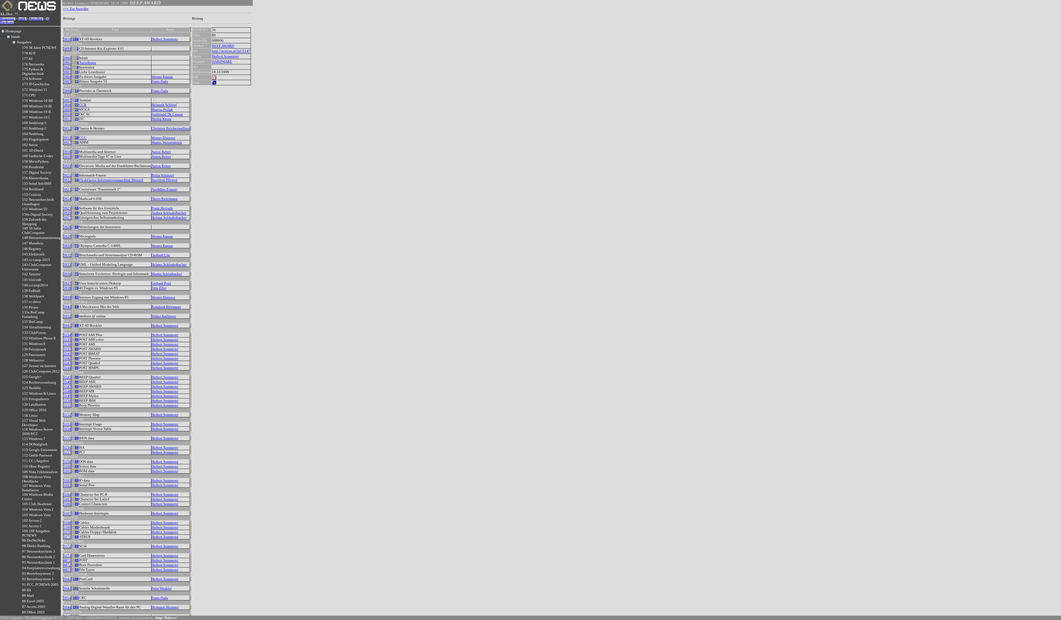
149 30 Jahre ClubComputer (33, 230)
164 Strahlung (32, 134)
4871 (67, 560)
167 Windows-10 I (35, 117)
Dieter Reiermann (164, 199)
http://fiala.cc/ (166, 618)
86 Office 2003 (33, 612)
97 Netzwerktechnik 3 (38, 551)
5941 (67, 325)
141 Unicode (31, 280)
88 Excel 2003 (33, 601)
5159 (67, 462)
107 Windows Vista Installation (36, 488)
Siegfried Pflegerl (164, 180)
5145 (67, 377)
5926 (67, 213)
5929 (67, 236)
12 (77, 81)
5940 (67, 307)
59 (77, 199)
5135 (67, 339)
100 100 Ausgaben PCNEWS (36, 533)
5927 (67, 217)
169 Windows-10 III (37, 106)
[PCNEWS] (28, 10)
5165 (67, 499)
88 (77, 307)
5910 (67, 114)
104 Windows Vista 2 (38, 509)
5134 (67, 335)
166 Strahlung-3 (34, 123)
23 (77, 119)
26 (77, 128)
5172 (67, 546)
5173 (67, 555)
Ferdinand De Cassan (167, 114)
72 (77, 246)
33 (77, 152)
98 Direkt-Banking (36, 546)
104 (76, 607)
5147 (67, 386)
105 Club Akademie (37, 504)
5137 (67, 349)
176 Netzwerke (33, 64)
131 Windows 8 (33, 344)
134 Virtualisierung (36, 327)
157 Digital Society (36, 172)
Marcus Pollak (162, 109)
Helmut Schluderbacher (169, 217)
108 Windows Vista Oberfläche (36, 479)
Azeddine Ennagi (164, 189)
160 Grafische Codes (37, 156)
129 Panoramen (33, 355)
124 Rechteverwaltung (39, 382)
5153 (67, 424)
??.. (17, 14)
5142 (67, 358)
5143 (67, 363)
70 (77, 236)
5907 (67, 100)
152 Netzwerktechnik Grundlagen (38, 201)
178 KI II (28, 53)
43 (77, 166)
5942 (67, 579)
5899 (67, 48)
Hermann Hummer (164, 607)
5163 (67, 485)
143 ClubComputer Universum (36, 267)
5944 (67, 607)
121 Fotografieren (35, 399)
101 (76, 588)
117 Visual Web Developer (34, 422)
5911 (67, 119)
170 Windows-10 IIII (37, 101)
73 (77, 255)
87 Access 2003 (33, 607)
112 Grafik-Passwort (37, 455)
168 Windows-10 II (36, 112)
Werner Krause (162, 77)
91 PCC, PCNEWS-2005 (40, 584)
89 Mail (28, 595)
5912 (67, 128)
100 (76, 39)
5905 (67, 81)
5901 (67, 62)
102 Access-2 (32, 520)
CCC (82, 138)
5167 (67, 513)
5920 (67, 166)
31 (77, 142)
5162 (67, 480)
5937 (67, 283)
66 (77, 208)
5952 (67, 316)
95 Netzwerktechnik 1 (38, 562)
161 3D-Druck (32, 150)
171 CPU (29, 95)
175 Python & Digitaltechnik (33, 71)
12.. (3, 14)
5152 (67, 415)
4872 (67, 565)
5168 (67, 523)
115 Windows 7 (33, 439)
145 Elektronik (33, 254)
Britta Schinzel (162, 175)
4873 (67, 570)
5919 (67, 156)
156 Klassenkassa (35, 178)
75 (77, 274)
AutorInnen (87, 62)
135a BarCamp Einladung (33, 314)
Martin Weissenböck (166, 142)
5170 (67, 532)
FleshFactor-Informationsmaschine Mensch (111, 180)
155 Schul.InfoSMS (36, 183)
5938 (67, 288)
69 (77, 227)
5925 (67, 208)
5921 (67, 175)
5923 (67, 189)
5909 (67, 109)
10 (77, 72)
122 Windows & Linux (39, 393)
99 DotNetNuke (34, 540)
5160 (67, 466)
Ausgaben (35, 18)
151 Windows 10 (34, 209)
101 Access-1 (32, 526)
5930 (67, 246)
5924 (67, 199)
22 (77, 105)
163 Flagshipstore (35, 139)
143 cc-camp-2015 (36, 260)
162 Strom (30, 145)
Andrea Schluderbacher (168, 213)
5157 (67, 452)
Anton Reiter (161, 152)
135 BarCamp (32, 322)
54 (77, 180)
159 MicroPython (35, 161)
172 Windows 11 (34, 90)
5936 (67, 274)
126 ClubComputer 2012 (41, 371)
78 (77, 288)
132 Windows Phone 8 (39, 338)
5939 (67, 297)
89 (77, 325)
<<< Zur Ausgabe (75, 9)
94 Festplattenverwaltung (41, 568)
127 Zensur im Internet (39, 366)
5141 (67, 354)
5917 (67, 142)
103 (76, 598)
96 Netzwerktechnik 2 (38, 557)
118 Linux (30, 415)
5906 (67, 91)
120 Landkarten (34, 404)
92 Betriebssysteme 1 (38, 579)
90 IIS (26, 590)
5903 (67, 72)
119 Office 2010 (34, 410)
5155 (67, 438)
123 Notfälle (31, 388)
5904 (67, 77)
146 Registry (31, 249)
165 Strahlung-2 (34, 128)
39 (77, 156)
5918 (67, 152)
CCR (82, 105)
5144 (67, 368)
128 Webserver (33, 360)
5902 (67, 67)
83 (77, 297)
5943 (67, 588)
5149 (67, 396)
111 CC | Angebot (35, 461)
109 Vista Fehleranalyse (40, 472)
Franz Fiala (159, 81)
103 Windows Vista (36, 515)
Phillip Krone (161, 119)
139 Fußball (31, 291)
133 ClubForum (34, 333)
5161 (67, 471)
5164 (67, 494)
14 (77, 91)
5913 (67, 138)
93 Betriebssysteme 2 (38, 573)
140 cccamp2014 (35, 285)
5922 (67, 180)
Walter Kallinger (163, 316)
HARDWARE (222, 61)
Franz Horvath (162, 208)
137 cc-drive (31, 302)
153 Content (31, 194)
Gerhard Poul (161, 283)
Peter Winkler (161, 588)
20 (77, 100)
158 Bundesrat (33, 167)
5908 (67, 105)
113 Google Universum (39, 450)
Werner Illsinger (163, 138)
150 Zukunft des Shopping (34, 221)
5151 (67, 405)
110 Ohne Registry (36, 466)
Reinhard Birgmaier (166, 307)
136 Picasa (30, 307)
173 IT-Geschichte (35, 84)
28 (77, 138)
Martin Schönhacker (166, 274)
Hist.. (10, 14)
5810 (67, 39)
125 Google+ (32, 377)
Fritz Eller (158, 288)
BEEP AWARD (223, 46)
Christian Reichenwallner (170, 128)
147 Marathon (32, 243)
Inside (22, 18)
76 (77, 283)
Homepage (7, 18)
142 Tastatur (31, 274)
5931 (67, 255)
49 (77, 175)
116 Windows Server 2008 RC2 (37, 431)
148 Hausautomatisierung (41, 238)
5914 (67, 598)
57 (77, 189)
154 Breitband (33, 189)
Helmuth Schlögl (164, 105)
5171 (67, 537)
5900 (67, 58)
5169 (67, 527)
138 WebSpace (33, 296)
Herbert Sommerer (164, 39)
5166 (67, 504)
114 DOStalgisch (35, 444)
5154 (67, 429)
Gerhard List (160, 255)
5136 (67, 344)
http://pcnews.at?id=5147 (231, 51)
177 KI (27, 59)
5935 (67, 264)
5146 (67, 382)
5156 (67, 447)
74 (77, 264)
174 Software (32, 78)
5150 (67, 401)
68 (77, 213)
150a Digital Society (37, 214)
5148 (67, 391)
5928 (67, 227)
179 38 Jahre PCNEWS (39, 48)
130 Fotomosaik (34, 349)
